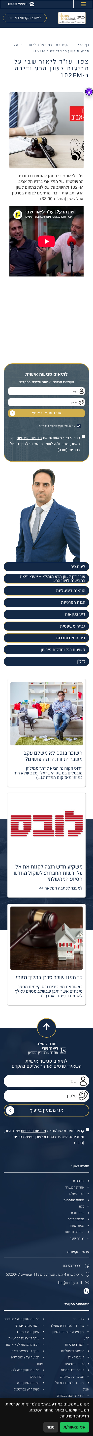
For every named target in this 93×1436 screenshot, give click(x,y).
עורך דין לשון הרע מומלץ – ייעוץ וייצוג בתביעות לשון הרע (52, 579)
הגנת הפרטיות (73, 602)
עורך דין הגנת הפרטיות (23, 1338)
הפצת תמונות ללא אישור (22, 1344)
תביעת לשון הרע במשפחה (21, 1319)
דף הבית (82, 45)
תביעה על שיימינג (72, 1376)
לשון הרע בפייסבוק (26, 1389)
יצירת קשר (77, 1238)
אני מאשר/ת (74, 1427)
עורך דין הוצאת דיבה (25, 1351)
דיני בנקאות (75, 614)
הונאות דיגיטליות (70, 591)
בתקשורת (64, 45)
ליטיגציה (77, 566)
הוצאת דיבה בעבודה (70, 1395)
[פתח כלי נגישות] (89, 92)
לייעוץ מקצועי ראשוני (24, 18)
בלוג (81, 1206)
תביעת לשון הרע (28, 1382)
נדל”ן (81, 661)
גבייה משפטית (72, 626)
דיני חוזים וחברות (70, 638)
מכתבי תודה (76, 1219)
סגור (51, 1427)
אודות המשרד (74, 1187)
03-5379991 (72, 1266)
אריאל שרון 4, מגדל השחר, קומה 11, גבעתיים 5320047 (44, 1274)
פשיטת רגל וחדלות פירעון (63, 650)
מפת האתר (76, 1225)
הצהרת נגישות (74, 1232)
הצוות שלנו (76, 1193)
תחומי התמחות (73, 1200)
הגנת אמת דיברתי (27, 1325)
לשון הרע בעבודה (27, 1331)
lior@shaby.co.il (70, 1282)
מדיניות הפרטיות (29, 438)
